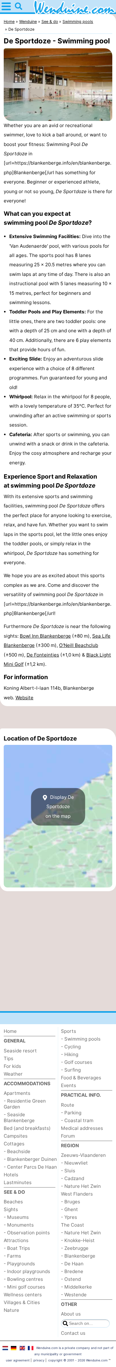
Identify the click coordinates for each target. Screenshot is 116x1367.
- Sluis (68, 1171)
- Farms (12, 1256)
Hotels (11, 1175)
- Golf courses (76, 1062)
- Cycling (71, 1047)
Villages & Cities (22, 1302)
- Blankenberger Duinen (30, 1159)
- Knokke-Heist (78, 1240)
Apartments (17, 1093)
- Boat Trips (17, 1248)
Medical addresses (82, 1128)
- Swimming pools (81, 1039)
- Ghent (69, 1209)
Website (24, 698)
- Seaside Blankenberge (19, 1117)
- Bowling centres (23, 1279)
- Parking (71, 1113)
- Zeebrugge (74, 1248)
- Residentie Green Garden (25, 1104)
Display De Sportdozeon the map (59, 806)
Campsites (16, 1136)
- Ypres (69, 1217)
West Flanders (77, 1194)
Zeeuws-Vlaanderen (83, 1155)
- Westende (74, 1295)
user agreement (18, 1360)
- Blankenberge (78, 1256)
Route (67, 1105)
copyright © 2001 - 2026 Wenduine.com (78, 1360)
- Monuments (19, 1225)
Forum (68, 1136)
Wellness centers (23, 1295)
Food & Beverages (81, 1078)
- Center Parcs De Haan (30, 1167)
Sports (68, 1031)
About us (71, 1314)
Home (10, 1031)
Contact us (73, 1333)
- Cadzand (72, 1178)
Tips (8, 1058)
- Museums (16, 1217)
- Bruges (70, 1202)
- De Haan (72, 1264)
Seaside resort (20, 1051)
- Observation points (27, 1233)
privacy (39, 1360)
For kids (12, 1066)
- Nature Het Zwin (81, 1186)
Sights (11, 1209)
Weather (13, 1074)
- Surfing (71, 1070)
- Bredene (72, 1271)
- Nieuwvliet (74, 1163)
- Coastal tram (77, 1120)
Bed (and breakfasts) (27, 1128)
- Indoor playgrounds (27, 1271)
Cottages (14, 1144)
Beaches (13, 1202)
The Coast (72, 1225)
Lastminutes (18, 1182)
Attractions (16, 1240)
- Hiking (69, 1054)
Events (68, 1085)
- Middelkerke (76, 1287)
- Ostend (71, 1279)
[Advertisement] (58, 717)
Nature (11, 1310)
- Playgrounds (19, 1264)
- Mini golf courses (24, 1287)
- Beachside (17, 1151)
